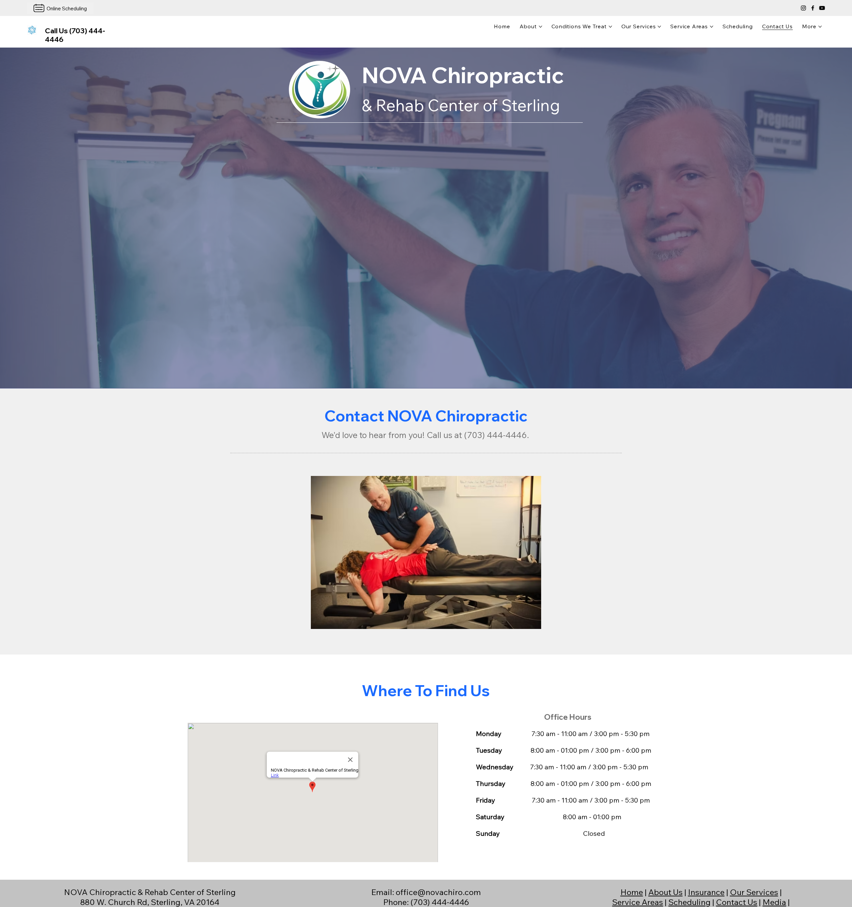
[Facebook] (812, 8)
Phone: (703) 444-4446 (426, 902)
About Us (665, 892)
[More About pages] (540, 26)
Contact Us (736, 902)
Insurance (706, 892)
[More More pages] (820, 26)
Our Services (754, 892)
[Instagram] (803, 8)
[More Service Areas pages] (711, 26)
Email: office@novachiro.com (426, 892)
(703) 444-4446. (496, 435)
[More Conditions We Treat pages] (610, 26)
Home (631, 892)
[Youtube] (822, 8)
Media (774, 902)
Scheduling (689, 902)
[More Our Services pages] (659, 26)
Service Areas (637, 902)
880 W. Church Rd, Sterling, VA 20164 (149, 902)
